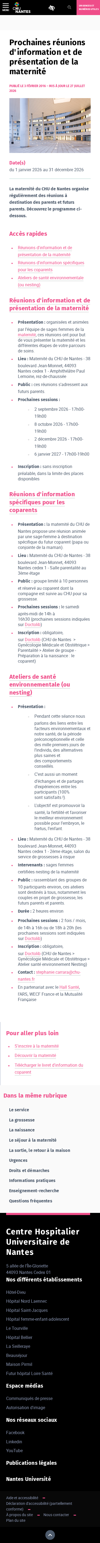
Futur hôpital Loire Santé (29, 1373)
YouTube (14, 1450)
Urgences (18, 1160)
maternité (27, 335)
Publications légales (31, 1463)
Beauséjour (16, 1355)
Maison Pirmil (19, 1364)
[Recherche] (69, 7)
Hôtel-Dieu (16, 1292)
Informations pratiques (32, 1180)
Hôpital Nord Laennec (26, 1301)
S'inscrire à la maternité (37, 1046)
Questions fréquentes (30, 1200)
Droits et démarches (29, 1170)
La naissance (22, 1130)
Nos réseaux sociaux (31, 1420)
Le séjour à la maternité (33, 1140)
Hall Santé (69, 987)
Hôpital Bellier (19, 1337)
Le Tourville (17, 1328)
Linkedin (14, 1442)
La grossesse (22, 1120)
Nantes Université (28, 1479)
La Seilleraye (18, 1346)
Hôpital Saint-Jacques (27, 1310)
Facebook (15, 1432)
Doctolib (33, 624)
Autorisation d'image (25, 1407)
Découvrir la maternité (35, 1055)
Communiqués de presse (29, 1398)
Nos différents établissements (44, 1279)
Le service (19, 1109)
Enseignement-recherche (34, 1190)
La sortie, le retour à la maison (39, 1150)
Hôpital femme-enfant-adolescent (37, 1319)
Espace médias (24, 1386)
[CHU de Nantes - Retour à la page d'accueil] (22, 7)
